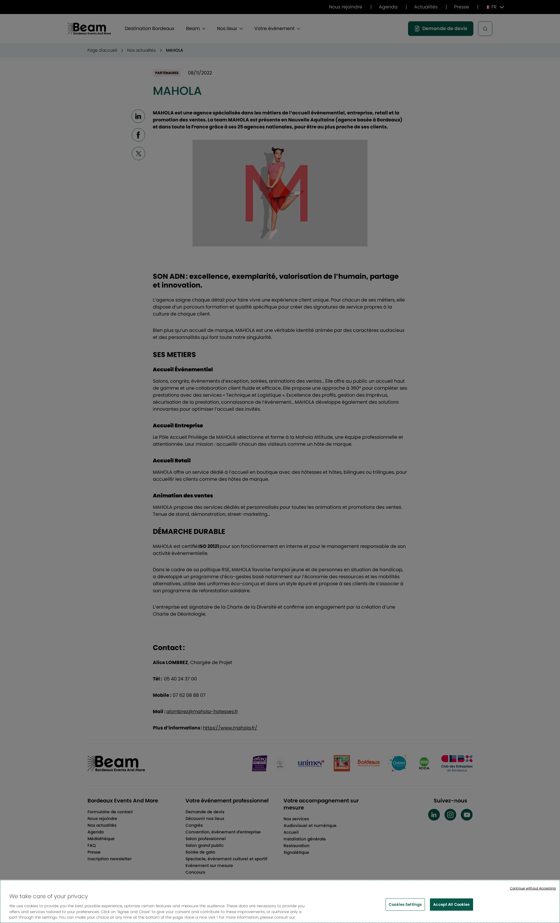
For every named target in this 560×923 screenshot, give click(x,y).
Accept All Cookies (451, 904)
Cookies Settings (405, 904)
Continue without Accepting (533, 888)
